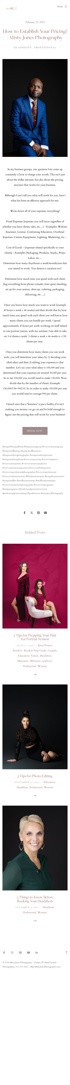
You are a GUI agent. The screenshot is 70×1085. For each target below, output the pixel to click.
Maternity (22, 661)
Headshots (23, 47)
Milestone (35, 661)
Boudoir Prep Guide (35, 650)
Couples (52, 650)
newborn (47, 661)
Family (35, 656)
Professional (45, 47)
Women (42, 666)
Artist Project (45, 645)
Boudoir (17, 650)
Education (23, 656)
